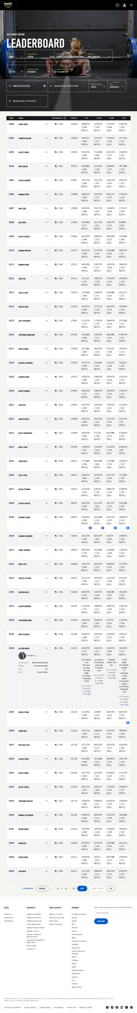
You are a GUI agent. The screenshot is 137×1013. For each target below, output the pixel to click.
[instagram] (117, 1007)
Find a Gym (53, 921)
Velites (74, 921)
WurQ (74, 967)
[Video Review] (90, 528)
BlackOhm (76, 974)
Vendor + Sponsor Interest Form (34, 935)
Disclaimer (59, 1007)
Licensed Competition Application (35, 941)
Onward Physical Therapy (78, 952)
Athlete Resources (34, 918)
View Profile (31, 656)
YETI (73, 924)
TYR (73, 980)
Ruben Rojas (77, 987)
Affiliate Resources (34, 921)
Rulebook (8, 914)
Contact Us (31, 949)
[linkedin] (126, 1007)
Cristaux (75, 960)
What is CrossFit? (56, 914)
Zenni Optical (77, 934)
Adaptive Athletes (34, 914)
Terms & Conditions (12, 1007)
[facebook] (107, 1007)
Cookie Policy (45, 1007)
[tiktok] (131, 1007)
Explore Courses (55, 924)
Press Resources (34, 924)
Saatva (74, 931)
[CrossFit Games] (8, 5)
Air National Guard (79, 914)
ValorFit (75, 977)
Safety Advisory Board (36, 928)
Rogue (74, 918)
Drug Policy (8, 918)
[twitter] (112, 1007)
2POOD (75, 928)
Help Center (31, 946)
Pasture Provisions (79, 941)
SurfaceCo (76, 948)
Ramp (74, 964)
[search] (117, 5)
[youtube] (121, 1007)
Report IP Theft (85, 1007)
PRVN (74, 957)
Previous (42, 888)
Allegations (8, 921)
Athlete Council (33, 931)
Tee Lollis (86, 694)
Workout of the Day (56, 918)
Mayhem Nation (78, 970)
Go (111, 888)
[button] (131, 5)
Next (82, 888)
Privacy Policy (30, 1007)
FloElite (74, 984)
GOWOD (75, 944)
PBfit (73, 938)
